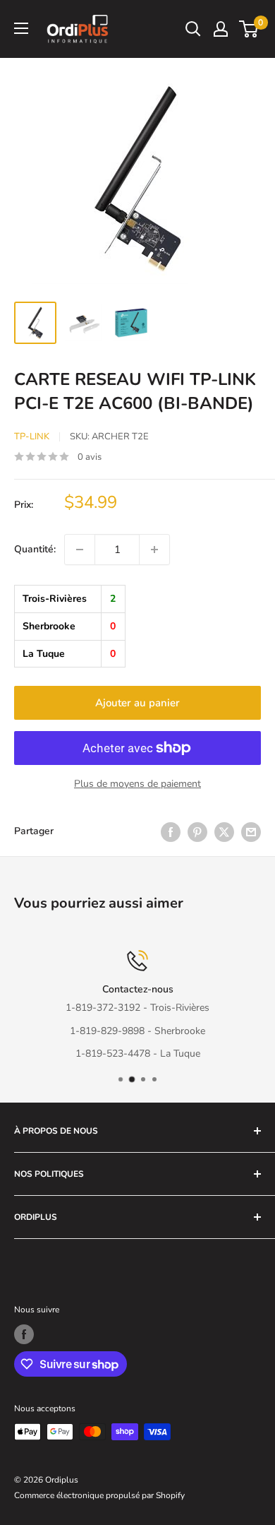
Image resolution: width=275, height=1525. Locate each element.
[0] (249, 28)
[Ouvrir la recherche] (193, 29)
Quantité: (35, 549)
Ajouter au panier (137, 703)
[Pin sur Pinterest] (197, 832)
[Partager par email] (251, 832)
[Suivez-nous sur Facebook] (24, 1334)
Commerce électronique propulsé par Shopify (99, 1495)
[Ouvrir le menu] (21, 28)
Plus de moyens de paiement (137, 783)
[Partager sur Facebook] (171, 832)
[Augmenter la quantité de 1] (154, 549)
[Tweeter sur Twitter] (224, 832)
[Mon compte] (221, 29)
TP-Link (31, 436)
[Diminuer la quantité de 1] (79, 549)
